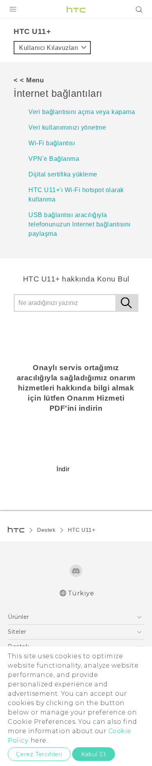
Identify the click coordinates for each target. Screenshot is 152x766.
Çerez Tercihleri (39, 754)
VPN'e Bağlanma (53, 158)
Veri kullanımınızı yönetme (67, 127)
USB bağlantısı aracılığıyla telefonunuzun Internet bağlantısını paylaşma (79, 224)
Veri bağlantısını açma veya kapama (81, 112)
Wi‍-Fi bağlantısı (51, 143)
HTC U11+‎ (81, 530)
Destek (46, 530)
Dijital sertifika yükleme (62, 174)
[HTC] (76, 9)
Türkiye (81, 593)
